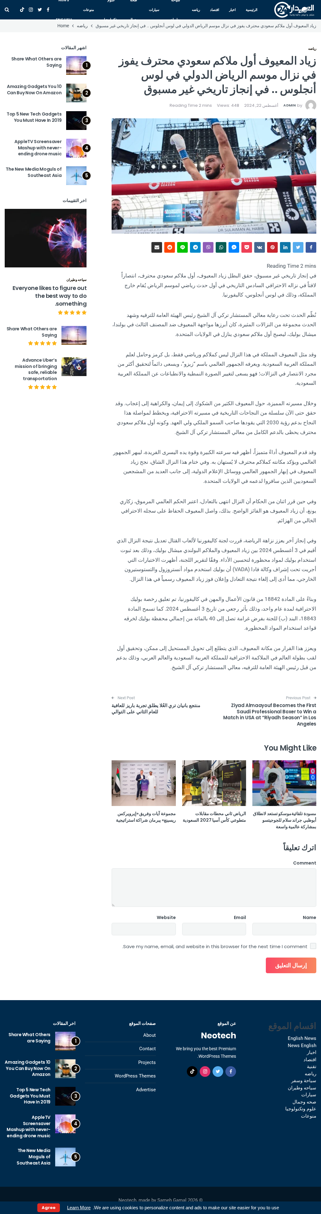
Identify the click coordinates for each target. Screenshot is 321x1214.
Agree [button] (48, 1208)
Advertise (146, 1090)
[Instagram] (31, 10)
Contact (147, 1048)
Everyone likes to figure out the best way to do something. (50, 295)
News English (302, 1045)
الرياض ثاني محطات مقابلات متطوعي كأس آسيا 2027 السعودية (214, 816)
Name (309, 917)
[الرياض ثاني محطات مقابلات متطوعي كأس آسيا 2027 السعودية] (214, 783)
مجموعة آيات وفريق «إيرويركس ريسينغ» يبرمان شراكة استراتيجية (146, 816)
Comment (304, 863)
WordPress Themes (135, 1076)
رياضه (196, 9)
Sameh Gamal (172, 1200)
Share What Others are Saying (36, 62)
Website (166, 917)
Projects (147, 1062)
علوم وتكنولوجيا (300, 1109)
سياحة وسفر (303, 1080)
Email (240, 917)
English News (302, 1038)
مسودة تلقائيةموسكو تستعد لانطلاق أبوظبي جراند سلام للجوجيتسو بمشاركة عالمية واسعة (284, 820)
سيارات (154, 9)
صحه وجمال (304, 1102)
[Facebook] (48, 10)
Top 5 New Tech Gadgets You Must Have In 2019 (34, 117)
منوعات (88, 9)
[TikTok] (22, 10)
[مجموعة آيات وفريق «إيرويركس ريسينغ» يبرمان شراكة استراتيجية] (144, 783)
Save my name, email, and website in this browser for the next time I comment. (215, 946)
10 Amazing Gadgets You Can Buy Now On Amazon (34, 89)
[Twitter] (40, 10)
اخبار (232, 9)
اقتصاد (214, 9)
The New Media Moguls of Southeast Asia (33, 172)
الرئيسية (251, 9)
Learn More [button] (79, 1207)
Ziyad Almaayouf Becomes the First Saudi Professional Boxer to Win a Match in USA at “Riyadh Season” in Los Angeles (269, 714)
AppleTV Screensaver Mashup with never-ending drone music (37, 147)
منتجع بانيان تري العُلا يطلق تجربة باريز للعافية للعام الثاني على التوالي (156, 708)
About (149, 1035)
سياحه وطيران (76, 279)
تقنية (311, 1066)
